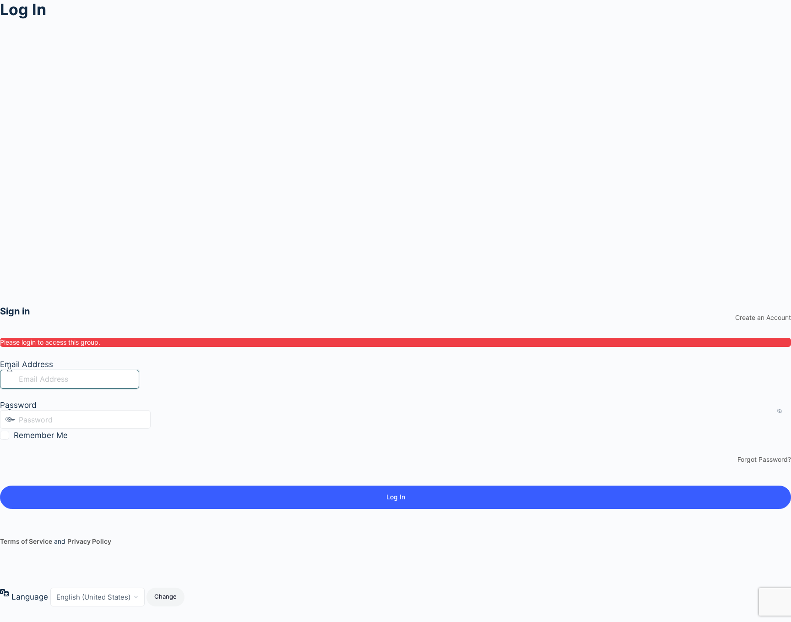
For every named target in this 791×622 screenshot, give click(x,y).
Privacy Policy (89, 541)
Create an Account (763, 317)
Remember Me (41, 435)
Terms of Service (26, 541)
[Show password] (159, 419)
